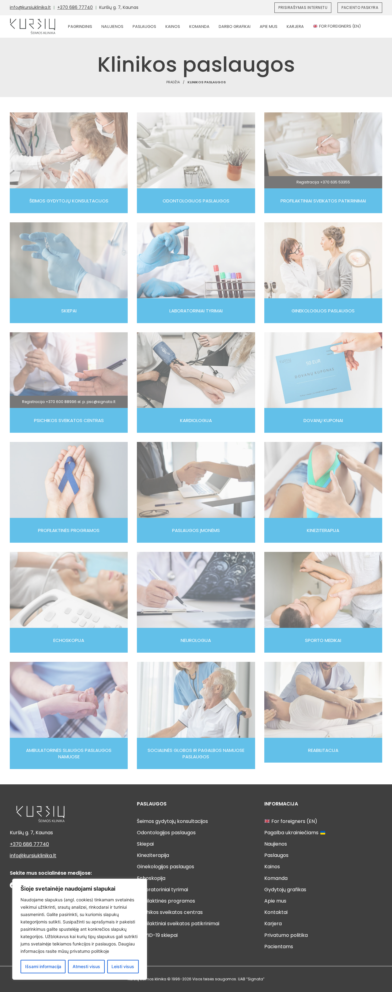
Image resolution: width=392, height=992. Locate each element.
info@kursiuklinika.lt (30, 7)
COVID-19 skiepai (157, 935)
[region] (79, 929)
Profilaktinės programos (166, 900)
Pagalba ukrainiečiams (291, 832)
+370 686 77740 (75, 7)
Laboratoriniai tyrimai (162, 889)
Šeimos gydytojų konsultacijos (172, 821)
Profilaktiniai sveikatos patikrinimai (178, 923)
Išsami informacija (43, 966)
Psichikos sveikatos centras (170, 912)
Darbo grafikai (235, 26)
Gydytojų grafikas (285, 889)
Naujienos (112, 26)
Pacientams (278, 946)
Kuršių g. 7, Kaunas (118, 7)
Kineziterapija (153, 855)
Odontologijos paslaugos (166, 832)
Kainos (172, 26)
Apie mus (268, 26)
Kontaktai (276, 912)
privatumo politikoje (89, 951)
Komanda (199, 26)
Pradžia (173, 82)
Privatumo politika (286, 935)
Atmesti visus (86, 966)
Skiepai (145, 843)
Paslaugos (144, 26)
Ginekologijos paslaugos (165, 866)
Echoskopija (151, 878)
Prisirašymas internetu (302, 7)
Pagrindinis (80, 26)
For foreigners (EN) (340, 26)
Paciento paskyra (359, 7)
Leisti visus (122, 966)
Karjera (295, 26)
